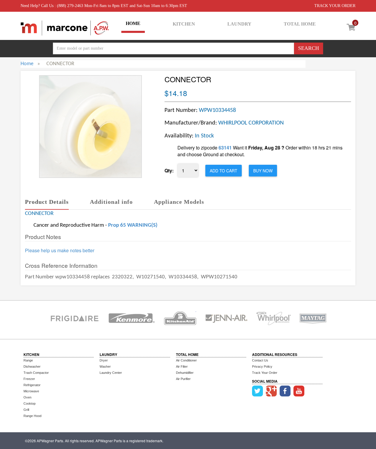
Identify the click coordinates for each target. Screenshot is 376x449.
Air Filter (182, 366)
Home (27, 64)
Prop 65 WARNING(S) (132, 225)
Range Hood (32, 416)
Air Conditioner (186, 360)
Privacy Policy (262, 366)
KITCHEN (184, 23)
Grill (26, 409)
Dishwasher (32, 366)
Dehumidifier (185, 372)
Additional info (111, 202)
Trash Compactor (36, 372)
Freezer (29, 379)
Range (28, 360)
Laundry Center (111, 372)
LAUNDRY (239, 23)
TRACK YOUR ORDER (334, 6)
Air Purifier (183, 379)
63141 (225, 147)
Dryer (104, 360)
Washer (105, 366)
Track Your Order (264, 372)
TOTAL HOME (300, 23)
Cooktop (30, 403)
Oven (27, 397)
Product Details (47, 202)
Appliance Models (179, 202)
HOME (133, 23)
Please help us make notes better (59, 250)
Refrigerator (32, 385)
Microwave (31, 391)
